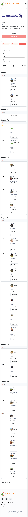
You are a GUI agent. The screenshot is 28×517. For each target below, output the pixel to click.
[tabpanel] (14, 263)
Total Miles (23, 65)
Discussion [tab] (14, 43)
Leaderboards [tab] (23, 43)
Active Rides (14, 65)
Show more (14, 33)
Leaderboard (6, 48)
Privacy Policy (10, 512)
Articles (2, 506)
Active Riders (4, 65)
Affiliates (3, 504)
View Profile (14, 89)
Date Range (5, 53)
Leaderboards (9, 502)
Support (2, 502)
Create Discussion (14, 36)
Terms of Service (17, 512)
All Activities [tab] (6, 43)
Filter (4, 59)
